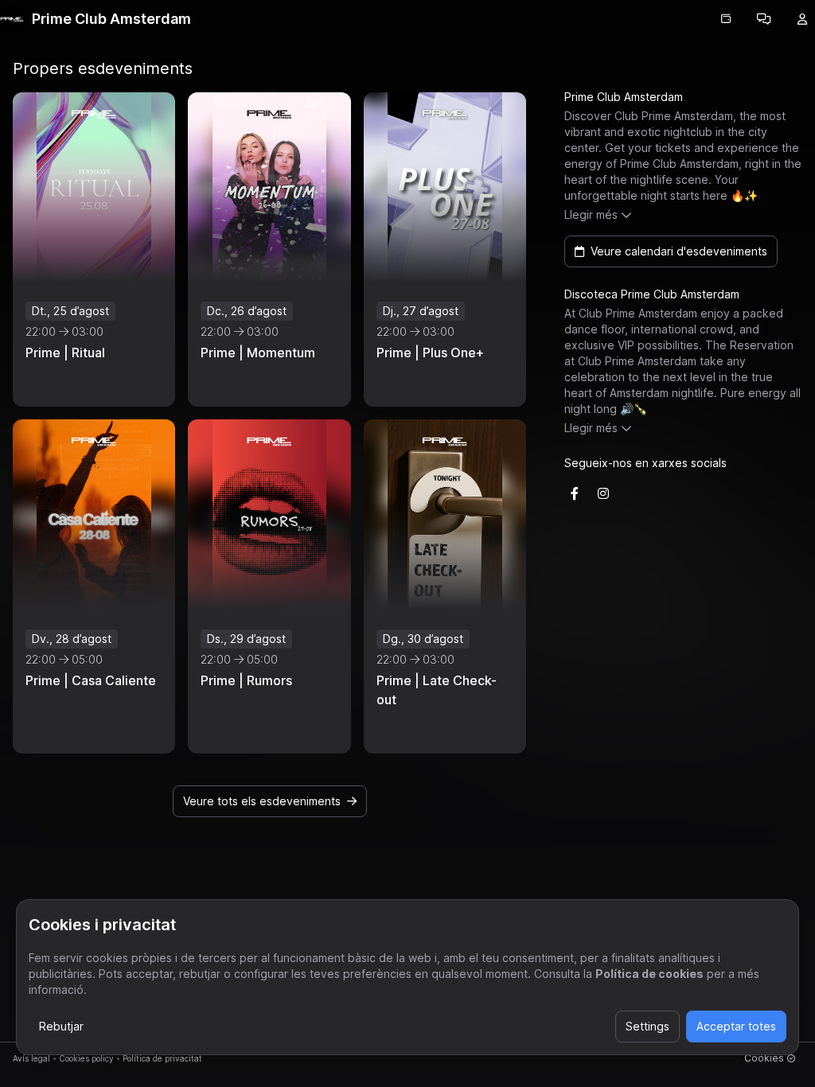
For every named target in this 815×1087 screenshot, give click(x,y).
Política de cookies (649, 973)
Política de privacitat (162, 1058)
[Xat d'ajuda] (764, 19)
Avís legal (31, 1058)
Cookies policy (86, 1058)
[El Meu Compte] (802, 19)
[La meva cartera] (726, 19)
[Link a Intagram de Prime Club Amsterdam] (603, 493)
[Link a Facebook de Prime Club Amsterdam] (574, 493)
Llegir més (591, 214)
